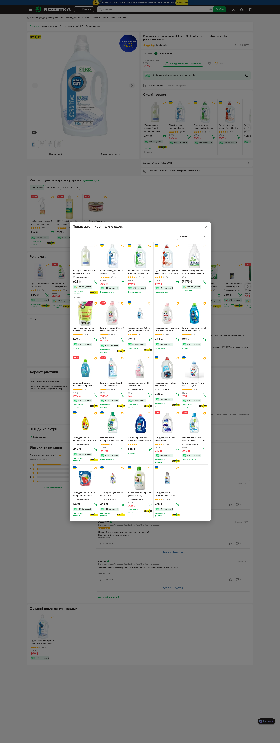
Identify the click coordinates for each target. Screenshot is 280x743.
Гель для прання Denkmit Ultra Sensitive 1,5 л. (167, 329)
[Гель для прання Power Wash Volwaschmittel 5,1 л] (140, 423)
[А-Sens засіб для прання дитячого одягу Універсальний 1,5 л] (140, 478)
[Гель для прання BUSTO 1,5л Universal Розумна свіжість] (140, 313)
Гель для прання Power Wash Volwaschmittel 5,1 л (139, 439)
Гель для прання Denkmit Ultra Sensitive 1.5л (112, 329)
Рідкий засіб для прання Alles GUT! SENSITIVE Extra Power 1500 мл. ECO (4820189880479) (111, 272)
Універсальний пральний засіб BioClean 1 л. (85, 272)
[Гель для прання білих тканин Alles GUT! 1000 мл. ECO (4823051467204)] (194, 423)
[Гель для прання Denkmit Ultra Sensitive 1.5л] (112, 313)
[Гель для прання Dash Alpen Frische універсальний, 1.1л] (167, 423)
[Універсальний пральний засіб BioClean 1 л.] (85, 256)
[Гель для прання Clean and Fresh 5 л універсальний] (167, 368)
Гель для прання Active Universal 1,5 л (193, 384)
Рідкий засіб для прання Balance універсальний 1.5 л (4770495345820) (194, 272)
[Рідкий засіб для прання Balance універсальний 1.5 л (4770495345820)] (194, 256)
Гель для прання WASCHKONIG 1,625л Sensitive (165, 494)
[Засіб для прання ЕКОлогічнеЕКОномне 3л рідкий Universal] (85, 423)
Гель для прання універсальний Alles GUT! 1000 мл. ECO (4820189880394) (112, 439)
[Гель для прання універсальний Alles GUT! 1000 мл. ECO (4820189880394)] (112, 423)
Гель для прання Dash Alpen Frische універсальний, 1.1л (165, 439)
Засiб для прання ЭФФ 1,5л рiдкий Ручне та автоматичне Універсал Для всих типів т (84, 494)
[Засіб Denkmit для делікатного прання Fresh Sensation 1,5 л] (85, 368)
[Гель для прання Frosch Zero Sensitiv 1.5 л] (112, 368)
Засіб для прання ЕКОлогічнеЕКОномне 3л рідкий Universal (85, 439)
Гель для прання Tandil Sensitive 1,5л (138, 384)
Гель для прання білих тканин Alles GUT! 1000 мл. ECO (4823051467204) (193, 439)
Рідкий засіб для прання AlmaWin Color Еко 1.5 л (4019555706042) (84, 329)
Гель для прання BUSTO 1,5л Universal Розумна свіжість (139, 329)
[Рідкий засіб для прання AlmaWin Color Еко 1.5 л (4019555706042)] (85, 313)
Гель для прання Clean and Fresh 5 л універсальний (165, 384)
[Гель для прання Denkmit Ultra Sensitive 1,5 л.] (167, 313)
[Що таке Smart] (94, 292)
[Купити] (95, 281)
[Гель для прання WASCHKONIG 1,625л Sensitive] (167, 478)
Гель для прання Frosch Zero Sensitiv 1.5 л (111, 384)
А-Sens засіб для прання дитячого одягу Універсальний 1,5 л (139, 494)
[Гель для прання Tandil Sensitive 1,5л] (140, 368)
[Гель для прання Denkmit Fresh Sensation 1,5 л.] (194, 313)
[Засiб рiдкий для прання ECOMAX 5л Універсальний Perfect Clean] (112, 478)
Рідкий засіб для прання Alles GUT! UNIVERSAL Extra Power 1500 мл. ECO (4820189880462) (139, 272)
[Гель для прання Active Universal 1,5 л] (194, 368)
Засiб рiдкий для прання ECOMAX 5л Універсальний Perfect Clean (111, 494)
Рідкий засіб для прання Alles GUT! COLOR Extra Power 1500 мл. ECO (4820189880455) (166, 272)
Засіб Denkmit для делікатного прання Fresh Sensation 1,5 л (85, 384)
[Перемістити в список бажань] (95, 246)
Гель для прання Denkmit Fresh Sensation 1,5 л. (194, 329)
